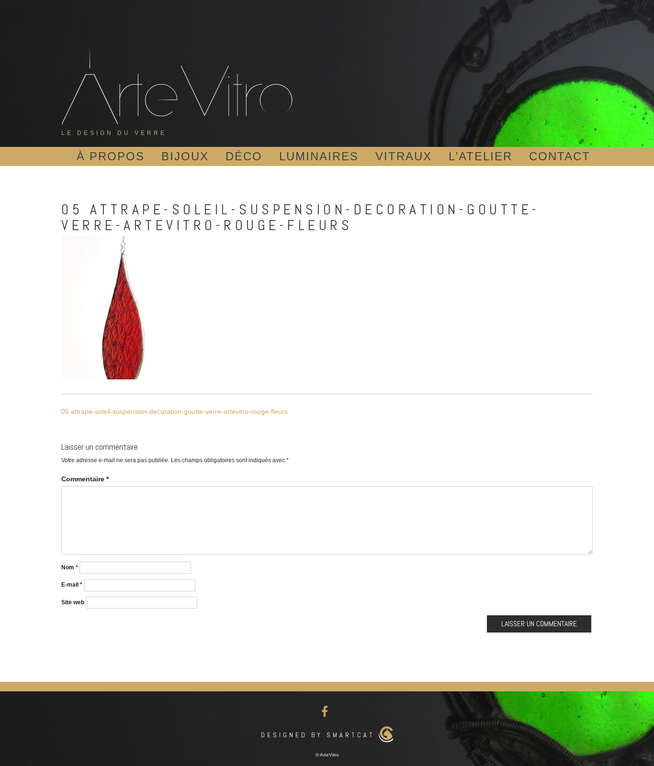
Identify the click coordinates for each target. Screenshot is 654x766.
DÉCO (244, 156)
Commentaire (85, 479)
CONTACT (559, 156)
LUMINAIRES (319, 156)
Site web (72, 602)
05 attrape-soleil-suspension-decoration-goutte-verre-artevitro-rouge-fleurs (174, 411)
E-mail (71, 584)
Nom (69, 567)
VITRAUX (403, 156)
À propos (111, 156)
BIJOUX (185, 156)
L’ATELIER (480, 156)
